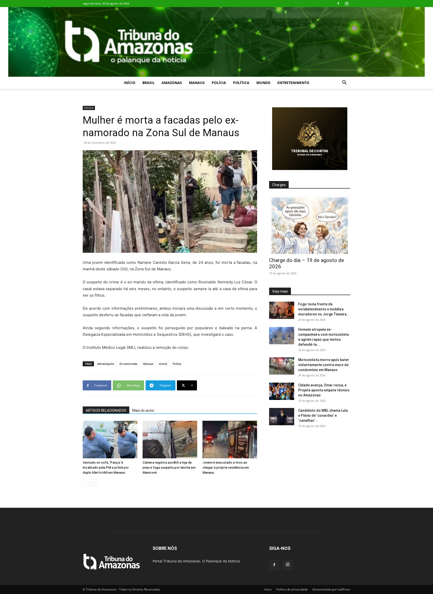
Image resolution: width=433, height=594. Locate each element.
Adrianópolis (105, 364)
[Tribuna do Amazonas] (216, 42)
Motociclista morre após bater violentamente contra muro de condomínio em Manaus (323, 365)
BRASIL (148, 82)
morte (163, 364)
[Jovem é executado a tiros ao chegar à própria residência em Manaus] (229, 439)
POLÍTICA (241, 82)
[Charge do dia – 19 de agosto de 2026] (309, 224)
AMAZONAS (172, 82)
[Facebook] (338, 3)
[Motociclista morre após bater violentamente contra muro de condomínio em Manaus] (281, 366)
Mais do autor (143, 410)
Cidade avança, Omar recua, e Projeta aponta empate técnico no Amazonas (324, 390)
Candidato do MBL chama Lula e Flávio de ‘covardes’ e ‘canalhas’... (323, 415)
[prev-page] (86, 482)
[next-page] (94, 482)
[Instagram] (346, 3)
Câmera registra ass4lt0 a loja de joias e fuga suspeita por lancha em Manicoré (169, 467)
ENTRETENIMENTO (293, 82)
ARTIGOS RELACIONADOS (106, 410)
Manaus (148, 364)
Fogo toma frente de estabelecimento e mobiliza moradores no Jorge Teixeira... (324, 309)
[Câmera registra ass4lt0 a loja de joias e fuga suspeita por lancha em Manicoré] (170, 439)
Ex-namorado (129, 364)
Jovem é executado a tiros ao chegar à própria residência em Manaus (225, 467)
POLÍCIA (219, 82)
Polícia (177, 364)
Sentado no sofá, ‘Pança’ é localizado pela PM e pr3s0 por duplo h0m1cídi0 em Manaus (106, 467)
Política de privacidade (292, 589)
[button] (344, 83)
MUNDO (263, 82)
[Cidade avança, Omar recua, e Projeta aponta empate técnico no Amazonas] (281, 391)
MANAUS (197, 82)
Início (129, 82)
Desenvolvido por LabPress (331, 589)
